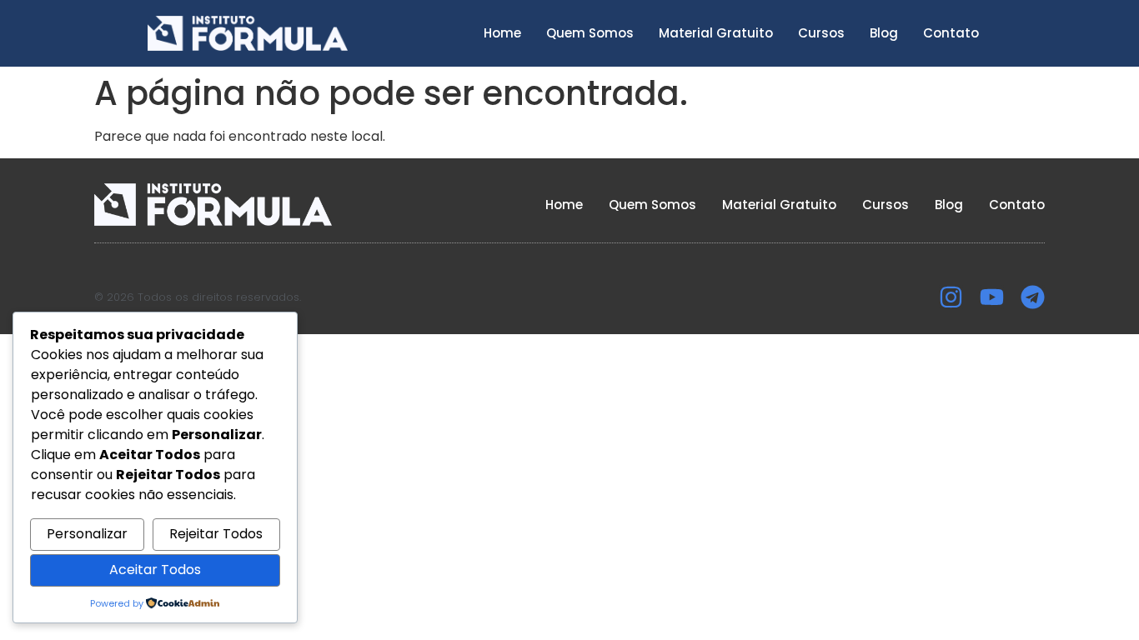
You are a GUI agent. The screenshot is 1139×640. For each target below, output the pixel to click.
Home (502, 33)
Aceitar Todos (155, 569)
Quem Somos (590, 33)
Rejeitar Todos (216, 533)
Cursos (821, 33)
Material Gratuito (716, 33)
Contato (951, 33)
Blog (884, 33)
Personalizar (87, 533)
